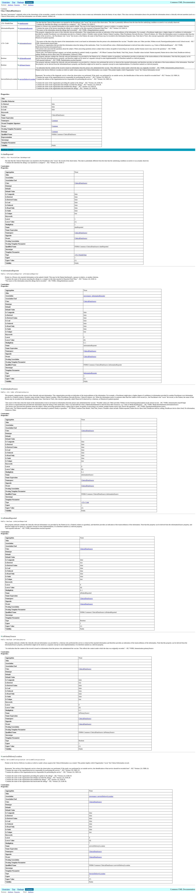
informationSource (25, 43)
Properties (17, 5)
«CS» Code (85, 502)
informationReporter (26, 28)
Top (13, 2)
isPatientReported (25, 58)
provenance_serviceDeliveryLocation (101, 796)
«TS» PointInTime (81, 255)
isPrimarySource (24, 65)
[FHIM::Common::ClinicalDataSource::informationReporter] (18, 28)
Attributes (10, 5)
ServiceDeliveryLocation (97, 873)
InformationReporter (90, 373)
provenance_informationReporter (94, 296)
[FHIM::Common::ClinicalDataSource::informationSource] (18, 43)
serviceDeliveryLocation (27, 79)
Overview (6, 2)
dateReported (23, 23)
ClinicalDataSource (81, 183)
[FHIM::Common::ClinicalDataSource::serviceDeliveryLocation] (18, 79)
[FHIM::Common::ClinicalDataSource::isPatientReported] (18, 58)
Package (20, 2)
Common (55, 120)
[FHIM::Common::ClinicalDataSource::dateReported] (18, 23)
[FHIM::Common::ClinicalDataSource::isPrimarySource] (18, 65)
